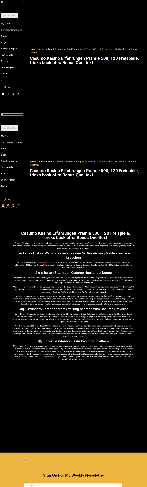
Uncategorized (45, 49)
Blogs (3, 42)
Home (33, 49)
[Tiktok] (18, 94)
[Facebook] (3, 94)
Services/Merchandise (11, 30)
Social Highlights (9, 49)
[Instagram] (8, 94)
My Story (5, 24)
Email (26, 482)
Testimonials (7, 55)
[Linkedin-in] (13, 94)
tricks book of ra (44, 262)
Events (4, 61)
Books (4, 36)
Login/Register (8, 67)
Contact (5, 73)
